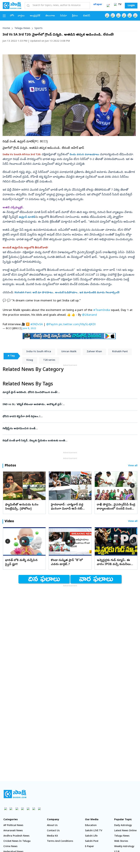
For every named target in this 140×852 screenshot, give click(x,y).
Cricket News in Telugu (17, 841)
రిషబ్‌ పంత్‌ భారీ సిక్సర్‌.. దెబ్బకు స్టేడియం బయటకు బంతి (68, 440)
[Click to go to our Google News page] (135, 15)
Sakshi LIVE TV (93, 830)
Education (91, 825)
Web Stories (121, 841)
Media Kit (52, 836)
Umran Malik (68, 351)
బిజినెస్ (86, 16)
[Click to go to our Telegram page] (34, 808)
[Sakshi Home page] (12, 5)
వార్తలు (21, 16)
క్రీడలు (75, 16)
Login (131, 5)
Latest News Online (125, 830)
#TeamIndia (101, 310)
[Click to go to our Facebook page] (107, 15)
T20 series (49, 360)
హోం (12, 15)
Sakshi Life (91, 836)
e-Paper (89, 846)
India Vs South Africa (38, 351)
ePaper (97, 4)
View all (132, 466)
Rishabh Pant (120, 351)
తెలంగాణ (50, 16)
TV (119, 4)
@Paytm (52, 325)
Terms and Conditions (60, 841)
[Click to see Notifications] (108, 5)
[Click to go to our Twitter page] (118, 15)
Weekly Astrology (124, 846)
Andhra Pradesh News (16, 836)
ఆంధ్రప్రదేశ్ (35, 16)
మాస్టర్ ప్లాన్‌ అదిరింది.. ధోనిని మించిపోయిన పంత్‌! (68, 392)
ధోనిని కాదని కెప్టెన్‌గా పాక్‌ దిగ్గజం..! (69, 416)
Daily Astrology (123, 825)
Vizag (29, 360)
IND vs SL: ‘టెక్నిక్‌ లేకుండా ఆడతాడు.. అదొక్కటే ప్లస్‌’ (66, 404)
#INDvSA (36, 325)
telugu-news (22, 28)
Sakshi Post (91, 841)
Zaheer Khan (94, 351)
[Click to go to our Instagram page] (124, 15)
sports (38, 28)
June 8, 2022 (29, 328)
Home (6, 28)
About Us (52, 825)
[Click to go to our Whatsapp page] (113, 15)
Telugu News (121, 836)
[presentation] (7, 485)
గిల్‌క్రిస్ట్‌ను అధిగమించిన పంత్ (69, 428)
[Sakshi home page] (14, 794)
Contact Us (53, 830)
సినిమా (63, 16)
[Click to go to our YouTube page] (130, 15)
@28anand (89, 315)
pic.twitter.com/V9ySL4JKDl (77, 325)
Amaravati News (13, 830)
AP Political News (13, 825)
